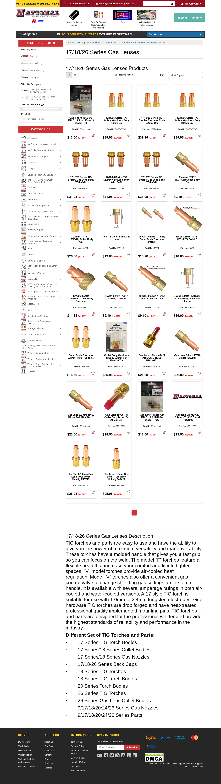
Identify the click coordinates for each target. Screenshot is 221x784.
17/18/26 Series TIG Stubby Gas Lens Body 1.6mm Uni (116, 120)
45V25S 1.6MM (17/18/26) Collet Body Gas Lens (81, 298)
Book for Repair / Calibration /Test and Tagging (98, 25)
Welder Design (25, 754)
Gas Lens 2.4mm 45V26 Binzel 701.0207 (187, 356)
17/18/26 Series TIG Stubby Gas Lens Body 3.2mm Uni (187, 120)
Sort (162, 74)
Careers (48, 754)
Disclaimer (76, 766)
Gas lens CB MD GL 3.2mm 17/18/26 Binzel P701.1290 (187, 417)
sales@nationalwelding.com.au (116, 3)
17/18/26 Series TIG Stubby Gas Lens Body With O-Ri (81, 179)
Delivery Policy (78, 757)
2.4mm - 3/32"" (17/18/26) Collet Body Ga (187, 179)
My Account (192, 3)
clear (41, 119)
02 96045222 (78, 3)
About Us (48, 741)
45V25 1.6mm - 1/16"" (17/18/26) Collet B (187, 238)
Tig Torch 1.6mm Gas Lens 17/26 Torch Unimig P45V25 (81, 476)
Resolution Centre (26, 766)
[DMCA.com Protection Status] (154, 757)
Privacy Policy (77, 746)
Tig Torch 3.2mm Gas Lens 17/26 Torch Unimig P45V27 (116, 476)
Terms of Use (77, 741)
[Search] (172, 3)
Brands (47, 759)
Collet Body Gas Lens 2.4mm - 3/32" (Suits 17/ (81, 356)
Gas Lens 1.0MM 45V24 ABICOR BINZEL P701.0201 (152, 357)
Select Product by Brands (74, 23)
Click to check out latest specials (147, 23)
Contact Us (49, 750)
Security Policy (78, 761)
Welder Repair (24, 750)
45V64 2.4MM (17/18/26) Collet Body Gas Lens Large (187, 298)
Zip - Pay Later (78, 770)
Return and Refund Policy (79, 752)
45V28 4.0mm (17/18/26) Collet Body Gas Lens (152, 297)
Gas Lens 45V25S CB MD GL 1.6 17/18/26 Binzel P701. (152, 417)
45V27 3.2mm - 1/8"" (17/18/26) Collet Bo (116, 297)
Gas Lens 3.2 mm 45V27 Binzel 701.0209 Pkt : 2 (80, 416)
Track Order (23, 746)
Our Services (155, 34)
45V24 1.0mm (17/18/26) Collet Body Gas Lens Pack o (152, 239)
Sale (123, 22)
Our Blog (48, 746)
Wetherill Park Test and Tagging (27, 760)
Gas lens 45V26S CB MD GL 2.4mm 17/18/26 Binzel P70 (81, 120)
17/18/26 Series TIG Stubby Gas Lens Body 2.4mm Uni (152, 120)
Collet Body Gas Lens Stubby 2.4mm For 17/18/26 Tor (116, 357)
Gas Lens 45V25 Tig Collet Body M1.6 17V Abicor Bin (116, 417)
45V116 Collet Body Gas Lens (116, 238)
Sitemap (48, 767)
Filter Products (41, 43)
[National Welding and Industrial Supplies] (38, 13)
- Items (190, 18)
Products (48, 763)
